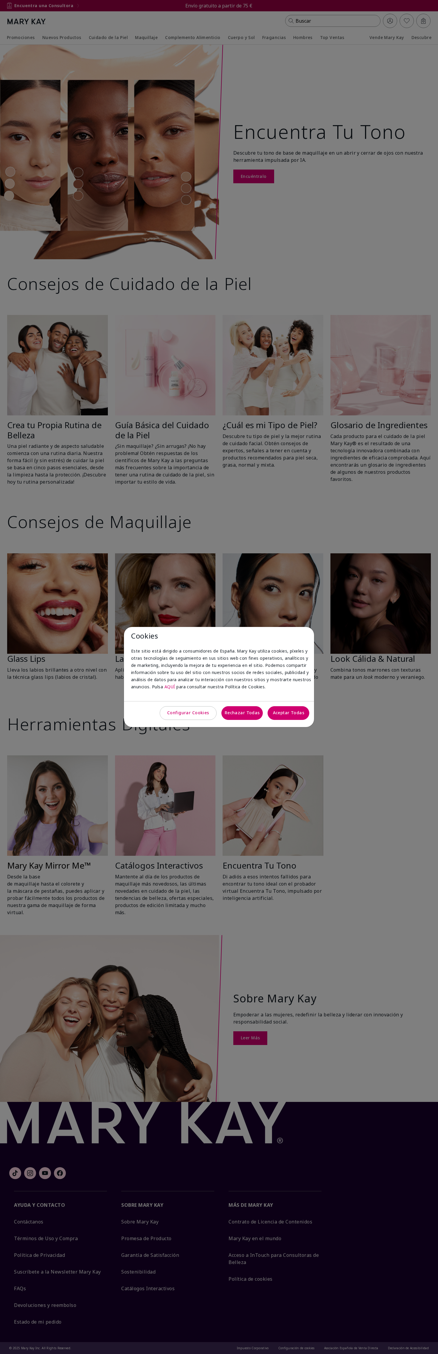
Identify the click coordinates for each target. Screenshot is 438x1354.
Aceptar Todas (288, 712)
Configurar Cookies (188, 712)
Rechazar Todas (242, 712)
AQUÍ (169, 687)
